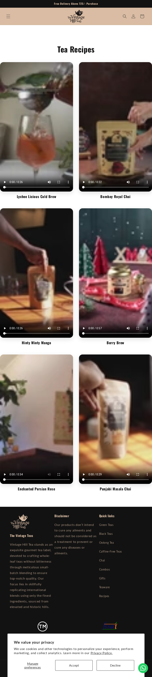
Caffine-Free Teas (110, 551)
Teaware (104, 587)
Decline (115, 665)
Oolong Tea (106, 542)
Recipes (104, 596)
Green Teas (106, 524)
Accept (74, 665)
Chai (102, 560)
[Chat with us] (143, 668)
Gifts (102, 578)
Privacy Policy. (102, 653)
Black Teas (106, 533)
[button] (8, 16)
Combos (104, 569)
